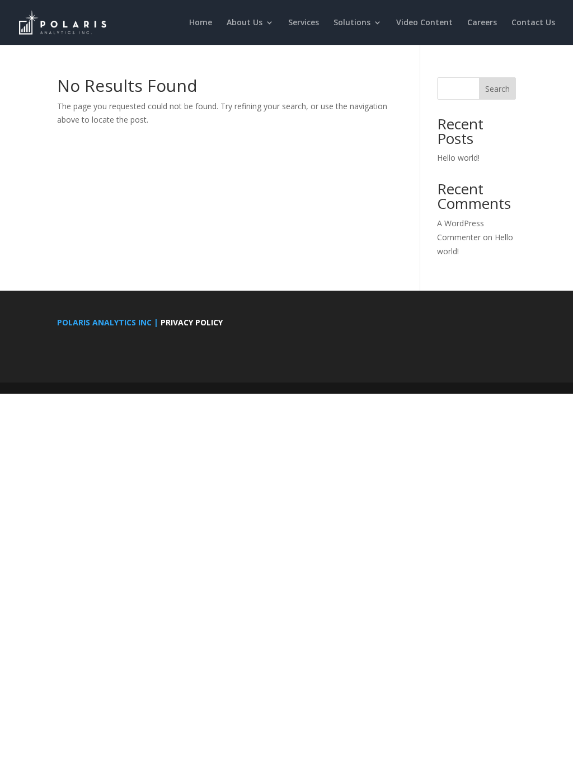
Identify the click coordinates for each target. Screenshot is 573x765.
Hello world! (458, 157)
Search (497, 88)
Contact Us (533, 22)
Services (303, 22)
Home (200, 22)
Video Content (424, 22)
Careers (482, 22)
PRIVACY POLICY (192, 322)
